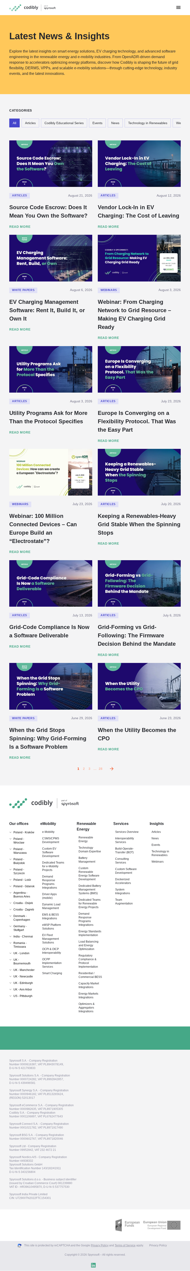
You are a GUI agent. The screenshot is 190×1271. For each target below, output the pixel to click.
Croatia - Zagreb (23, 909)
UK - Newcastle (23, 976)
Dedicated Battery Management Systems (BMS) (90, 889)
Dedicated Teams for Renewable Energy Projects (90, 903)
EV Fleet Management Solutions (50, 938)
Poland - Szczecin (19, 871)
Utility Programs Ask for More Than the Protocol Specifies (48, 417)
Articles (30, 123)
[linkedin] (93, 1265)
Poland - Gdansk (24, 886)
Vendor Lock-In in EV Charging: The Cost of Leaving (138, 211)
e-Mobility (48, 832)
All (14, 123)
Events (97, 123)
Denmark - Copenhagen (21, 917)
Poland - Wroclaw (18, 840)
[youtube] (102, 1265)
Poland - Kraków (23, 832)
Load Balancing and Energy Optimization (88, 945)
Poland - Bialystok (19, 861)
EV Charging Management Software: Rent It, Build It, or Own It (47, 310)
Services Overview (127, 832)
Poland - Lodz (22, 879)
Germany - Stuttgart (20, 928)
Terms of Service (125, 1245)
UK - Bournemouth (22, 961)
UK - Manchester (24, 970)
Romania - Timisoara (20, 944)
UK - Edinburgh (23, 983)
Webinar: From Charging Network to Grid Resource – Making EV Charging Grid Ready (134, 314)
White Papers (23, 290)
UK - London (21, 953)
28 (100, 769)
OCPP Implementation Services (52, 963)
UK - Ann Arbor (22, 989)
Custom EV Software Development (50, 852)
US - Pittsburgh (22, 996)
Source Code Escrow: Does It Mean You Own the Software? (48, 211)
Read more (19, 226)
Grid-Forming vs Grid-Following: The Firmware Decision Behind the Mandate (137, 635)
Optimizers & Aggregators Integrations (87, 1007)
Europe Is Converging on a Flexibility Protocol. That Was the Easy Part (137, 421)
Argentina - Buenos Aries (21, 894)
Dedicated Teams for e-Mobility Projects (53, 866)
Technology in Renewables (147, 123)
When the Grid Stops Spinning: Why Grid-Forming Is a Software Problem (47, 738)
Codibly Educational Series (64, 123)
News (115, 123)
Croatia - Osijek (23, 903)
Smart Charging (52, 973)
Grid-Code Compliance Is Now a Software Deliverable (49, 631)
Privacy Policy (99, 1245)
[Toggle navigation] (178, 7)
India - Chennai (23, 936)
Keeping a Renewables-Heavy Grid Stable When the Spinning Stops (139, 524)
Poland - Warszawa (20, 850)
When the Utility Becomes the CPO (137, 734)
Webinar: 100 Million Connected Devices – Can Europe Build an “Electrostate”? (43, 528)
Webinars (109, 290)
